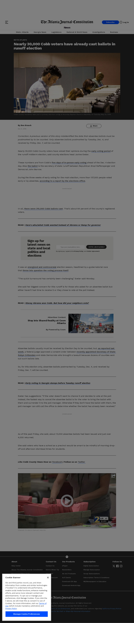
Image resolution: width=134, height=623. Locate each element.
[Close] (48, 577)
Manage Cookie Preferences (26, 614)
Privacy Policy (11, 609)
